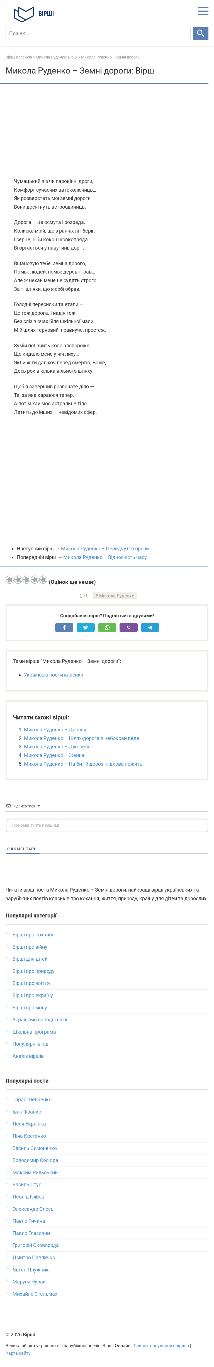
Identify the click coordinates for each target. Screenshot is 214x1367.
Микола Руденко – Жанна (54, 755)
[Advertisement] (107, 131)
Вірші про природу (34, 971)
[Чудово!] (43, 579)
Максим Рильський (35, 1172)
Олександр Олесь (33, 1209)
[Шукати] (200, 33)
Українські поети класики (53, 675)
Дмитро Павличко (34, 1257)
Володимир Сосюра (35, 1160)
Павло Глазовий (31, 1233)
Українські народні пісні (40, 1019)
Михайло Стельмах (35, 1294)
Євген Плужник (31, 1270)
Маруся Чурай (29, 1282)
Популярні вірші (31, 1044)
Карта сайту (18, 1353)
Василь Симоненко (35, 1148)
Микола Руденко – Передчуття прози (105, 548)
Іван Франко (27, 1112)
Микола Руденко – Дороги (55, 730)
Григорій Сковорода (36, 1245)
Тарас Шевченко (32, 1099)
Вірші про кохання (34, 935)
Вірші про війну (30, 947)
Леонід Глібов (28, 1197)
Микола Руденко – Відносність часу (105, 557)
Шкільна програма (34, 1032)
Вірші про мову (30, 1007)
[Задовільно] (26, 579)
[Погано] (18, 579)
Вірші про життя (31, 983)
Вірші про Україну (33, 995)
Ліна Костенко (29, 1136)
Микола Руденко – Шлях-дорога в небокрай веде (81, 738)
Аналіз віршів (28, 1056)
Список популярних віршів (161, 1345)
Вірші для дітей (30, 959)
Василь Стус (27, 1184)
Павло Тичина (29, 1221)
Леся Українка (29, 1124)
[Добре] (35, 579)
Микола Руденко (116, 596)
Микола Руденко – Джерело (57, 747)
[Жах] (10, 579)
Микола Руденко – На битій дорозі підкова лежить (83, 764)
